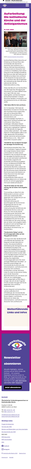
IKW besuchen (6, 437)
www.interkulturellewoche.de (10, 416)
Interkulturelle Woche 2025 (10, 453)
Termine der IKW (7, 427)
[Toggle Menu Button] (27, 5)
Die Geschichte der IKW (9, 432)
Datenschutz (22, 453)
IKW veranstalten (7, 439)
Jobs (3, 442)
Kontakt (11, 457)
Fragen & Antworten (8, 424)
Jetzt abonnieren (13, 387)
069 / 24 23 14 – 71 (9, 412)
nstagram (7, 449)
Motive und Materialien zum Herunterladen (15, 429)
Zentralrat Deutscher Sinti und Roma (15, 56)
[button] (15, 46)
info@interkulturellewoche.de (10, 415)
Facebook (6, 446)
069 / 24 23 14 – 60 (9, 410)
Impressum (5, 457)
